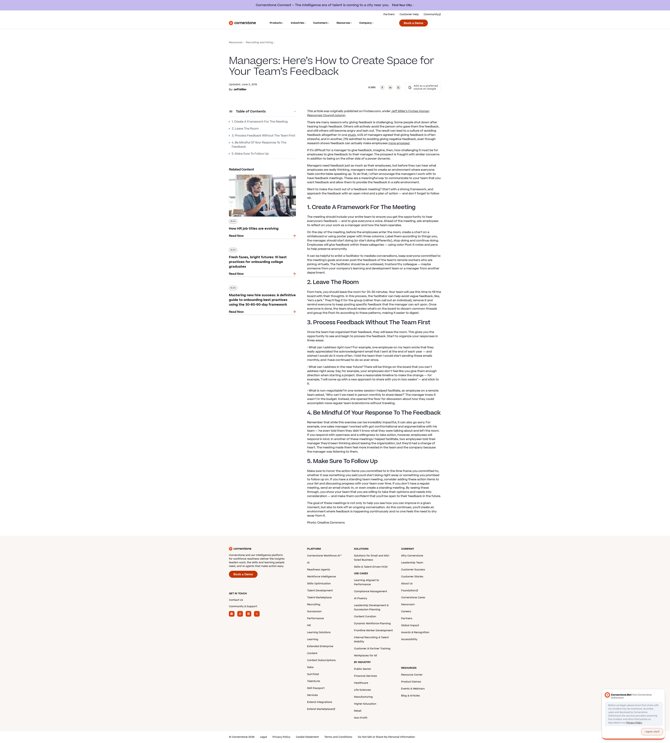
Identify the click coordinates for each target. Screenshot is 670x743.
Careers (406, 611)
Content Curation (365, 616)
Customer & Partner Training (372, 648)
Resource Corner (412, 675)
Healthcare (361, 683)
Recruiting (313, 604)
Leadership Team (412, 562)
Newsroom (408, 604)
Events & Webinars (413, 689)
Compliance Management (370, 591)
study (352, 135)
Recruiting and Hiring (259, 42)
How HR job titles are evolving (250, 174)
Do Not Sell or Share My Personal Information (386, 737)
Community (431, 14)
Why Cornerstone (412, 556)
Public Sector (362, 669)
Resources (235, 42)
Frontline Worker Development (373, 630)
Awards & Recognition (415, 632)
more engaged (399, 143)
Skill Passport (316, 688)
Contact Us (236, 600)
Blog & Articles (410, 695)
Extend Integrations (319, 702)
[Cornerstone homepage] (262, 549)
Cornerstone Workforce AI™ (324, 556)
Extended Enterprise (320, 646)
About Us (407, 583)
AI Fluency (360, 598)
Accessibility (409, 639)
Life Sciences (362, 690)
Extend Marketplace (320, 709)
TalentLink (313, 681)
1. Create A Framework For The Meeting (260, 122)
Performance (315, 618)
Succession (314, 611)
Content (312, 653)
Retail (357, 711)
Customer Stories (412, 576)
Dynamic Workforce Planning (372, 623)
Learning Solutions (319, 632)
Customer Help (409, 14)
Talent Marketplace (319, 597)
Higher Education (365, 704)
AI (308, 562)
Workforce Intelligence (321, 576)
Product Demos (411, 682)
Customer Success (413, 569)
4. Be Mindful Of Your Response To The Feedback (259, 145)
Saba (310, 667)
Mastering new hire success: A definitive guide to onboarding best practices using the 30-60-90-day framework (262, 289)
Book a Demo (413, 23)
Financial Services (365, 676)
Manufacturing (363, 697)
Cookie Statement (307, 737)
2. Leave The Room (245, 129)
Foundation (408, 590)
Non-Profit (360, 718)
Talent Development (320, 590)
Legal (263, 737)
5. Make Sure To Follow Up (250, 154)
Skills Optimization (319, 583)
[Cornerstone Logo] (242, 23)
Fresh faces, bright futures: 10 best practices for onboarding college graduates (261, 249)
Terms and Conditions (338, 737)
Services (312, 695)
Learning (312, 639)
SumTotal (313, 674)
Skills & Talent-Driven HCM (371, 567)
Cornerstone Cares (413, 597)
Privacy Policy (281, 737)
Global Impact (410, 625)
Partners (389, 14)
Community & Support (243, 606)
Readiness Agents (318, 569)
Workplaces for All (365, 655)
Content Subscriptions (321, 660)
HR (309, 625)
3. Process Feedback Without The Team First (263, 136)
